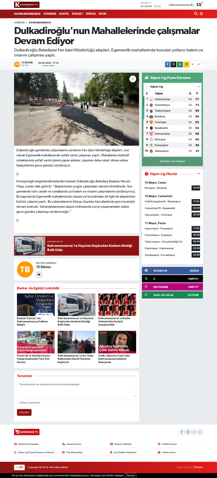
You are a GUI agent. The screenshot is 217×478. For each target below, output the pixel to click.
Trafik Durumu (169, 444)
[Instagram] (194, 432)
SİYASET (77, 13)
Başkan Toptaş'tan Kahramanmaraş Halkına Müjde (32, 321)
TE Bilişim (198, 467)
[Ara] (196, 14)
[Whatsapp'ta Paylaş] (180, 64)
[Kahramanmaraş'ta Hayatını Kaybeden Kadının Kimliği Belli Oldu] (76, 304)
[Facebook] (182, 432)
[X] (188, 432)
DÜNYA (91, 13)
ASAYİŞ (64, 13)
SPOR (102, 13)
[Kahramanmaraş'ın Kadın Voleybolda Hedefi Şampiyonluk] (117, 304)
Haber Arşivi (169, 452)
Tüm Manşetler (74, 452)
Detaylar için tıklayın (172, 161)
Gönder (24, 412)
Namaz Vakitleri (123, 444)
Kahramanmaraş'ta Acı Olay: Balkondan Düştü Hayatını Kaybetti (76, 358)
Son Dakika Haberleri (125, 452)
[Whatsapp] (200, 432)
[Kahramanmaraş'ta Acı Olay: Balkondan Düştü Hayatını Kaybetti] (76, 342)
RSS (21, 467)
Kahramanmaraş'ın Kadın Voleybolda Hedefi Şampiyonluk (114, 321)
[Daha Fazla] (186, 64)
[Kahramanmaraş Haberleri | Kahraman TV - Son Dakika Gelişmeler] (27, 5)
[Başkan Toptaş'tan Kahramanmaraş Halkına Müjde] (36, 304)
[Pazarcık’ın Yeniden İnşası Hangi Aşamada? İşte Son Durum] (36, 342)
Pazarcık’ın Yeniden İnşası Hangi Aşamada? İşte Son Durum (33, 358)
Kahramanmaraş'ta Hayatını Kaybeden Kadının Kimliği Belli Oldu (75, 321)
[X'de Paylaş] (173, 64)
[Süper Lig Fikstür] (198, 174)
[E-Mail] (39, 275)
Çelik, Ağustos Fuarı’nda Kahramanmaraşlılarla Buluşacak (114, 358)
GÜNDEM (49, 13)
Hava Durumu (74, 444)
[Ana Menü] (200, 14)
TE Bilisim (43, 267)
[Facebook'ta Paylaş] (167, 64)
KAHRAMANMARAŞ (27, 13)
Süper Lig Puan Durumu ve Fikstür (36, 452)
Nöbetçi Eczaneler (28, 444)
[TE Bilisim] (25, 269)
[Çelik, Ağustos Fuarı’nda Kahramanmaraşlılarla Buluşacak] (117, 342)
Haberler (19, 22)
